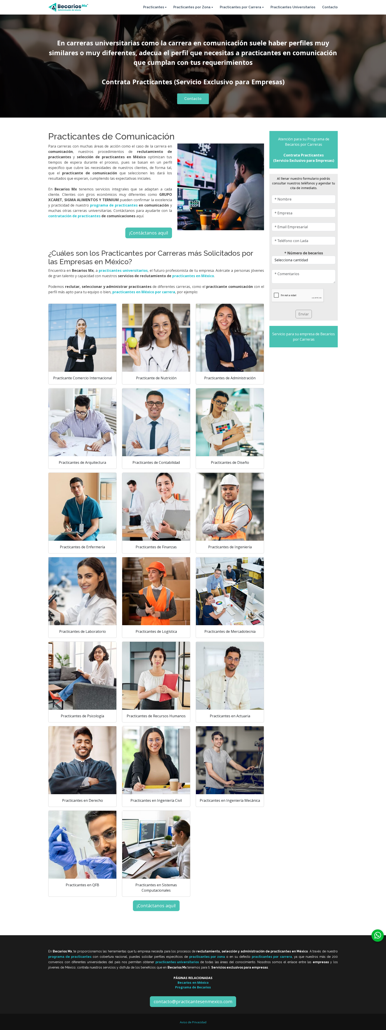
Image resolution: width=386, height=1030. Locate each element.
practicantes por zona (207, 956)
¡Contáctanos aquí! (148, 233)
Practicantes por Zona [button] (191, 7)
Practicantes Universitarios (293, 7)
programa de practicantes (69, 956)
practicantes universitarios (177, 962)
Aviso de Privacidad (193, 1022)
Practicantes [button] (153, 7)
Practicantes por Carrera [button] (240, 7)
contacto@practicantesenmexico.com (193, 1001)
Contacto (330, 7)
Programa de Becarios (193, 987)
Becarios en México (193, 982)
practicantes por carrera (272, 956)
